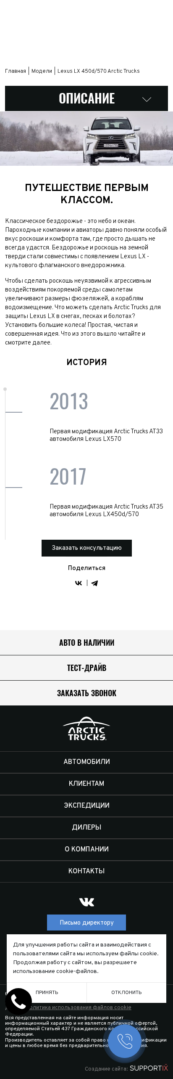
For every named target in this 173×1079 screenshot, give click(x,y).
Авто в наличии (86, 642)
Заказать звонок (86, 693)
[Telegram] (94, 583)
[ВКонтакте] (78, 583)
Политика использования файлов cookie (78, 1008)
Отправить (84, 617)
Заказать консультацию (87, 548)
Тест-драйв (86, 668)
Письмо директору (87, 923)
